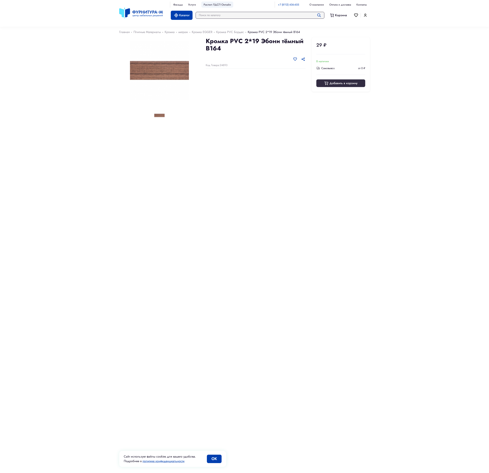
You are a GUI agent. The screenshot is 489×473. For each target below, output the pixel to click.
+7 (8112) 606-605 (288, 4)
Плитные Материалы (147, 32)
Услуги (192, 4)
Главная (124, 32)
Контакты (361, 4)
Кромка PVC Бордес (230, 32)
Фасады (178, 4)
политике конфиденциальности (163, 461)
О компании (316, 4)
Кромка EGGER (202, 32)
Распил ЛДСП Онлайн (217, 4)
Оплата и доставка (340, 4)
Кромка (170, 32)
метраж (183, 32)
